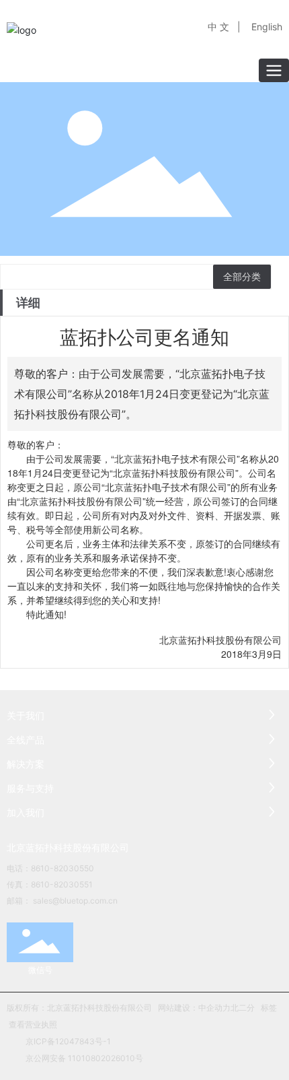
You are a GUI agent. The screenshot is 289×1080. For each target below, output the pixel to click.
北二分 (243, 1008)
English (266, 26)
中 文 (218, 26)
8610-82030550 (62, 868)
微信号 (40, 970)
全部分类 (242, 276)
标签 (269, 1008)
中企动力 (214, 1008)
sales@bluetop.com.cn (75, 901)
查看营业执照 (33, 1024)
